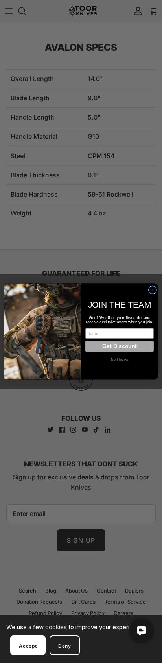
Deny (64, 646)
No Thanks (119, 360)
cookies (56, 627)
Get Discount (119, 346)
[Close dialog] (152, 290)
